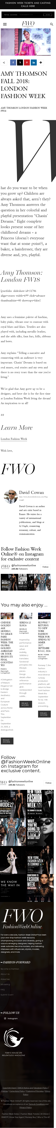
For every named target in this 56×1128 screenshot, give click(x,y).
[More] (41, 62)
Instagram (13, 1018)
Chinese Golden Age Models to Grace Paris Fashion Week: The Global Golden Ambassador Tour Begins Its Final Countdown (7, 644)
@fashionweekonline (23, 565)
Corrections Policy (17, 1091)
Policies (4, 1091)
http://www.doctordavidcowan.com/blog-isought (33, 498)
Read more (6, 741)
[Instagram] (5, 1018)
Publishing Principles (35, 1091)
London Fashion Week (14, 439)
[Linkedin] (34, 62)
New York (43, 654)
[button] (5, 24)
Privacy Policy (26, 1107)
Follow (46, 567)
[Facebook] (13, 62)
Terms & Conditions (37, 1104)
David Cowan (31, 492)
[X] (20, 62)
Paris (4, 669)
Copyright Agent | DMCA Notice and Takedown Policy (25, 1088)
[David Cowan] (11, 514)
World (23, 629)
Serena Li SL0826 (25, 624)
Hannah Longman (5, 672)
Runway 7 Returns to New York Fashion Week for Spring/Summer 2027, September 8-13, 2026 (44, 636)
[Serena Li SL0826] (25, 616)
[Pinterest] (27, 62)
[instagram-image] (9, 582)
